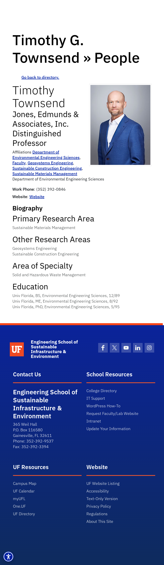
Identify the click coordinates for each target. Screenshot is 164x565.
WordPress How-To (103, 406)
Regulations (97, 513)
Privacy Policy (98, 506)
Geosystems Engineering (50, 162)
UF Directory (24, 513)
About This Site (99, 521)
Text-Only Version (102, 498)
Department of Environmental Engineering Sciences (46, 154)
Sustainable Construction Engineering (47, 168)
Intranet (93, 421)
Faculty (19, 162)
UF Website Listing (103, 483)
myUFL (19, 498)
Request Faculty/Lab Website (112, 413)
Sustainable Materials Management (44, 173)
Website (36, 196)
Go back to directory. (40, 77)
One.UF (19, 506)
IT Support (95, 398)
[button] (8, 556)
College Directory (101, 390)
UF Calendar (24, 491)
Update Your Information (108, 428)
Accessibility (97, 491)
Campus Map (24, 483)
